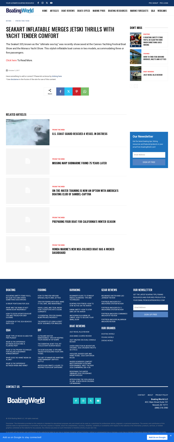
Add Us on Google (157, 437)
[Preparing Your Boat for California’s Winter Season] (27, 220)
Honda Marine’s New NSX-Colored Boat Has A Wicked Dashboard (83, 251)
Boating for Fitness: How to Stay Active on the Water (82, 305)
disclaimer (15, 79)
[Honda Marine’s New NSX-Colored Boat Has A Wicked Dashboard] (27, 249)
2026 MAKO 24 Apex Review (81, 336)
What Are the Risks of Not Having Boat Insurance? (17, 309)
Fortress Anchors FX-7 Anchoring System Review (112, 303)
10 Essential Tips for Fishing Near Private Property (50, 316)
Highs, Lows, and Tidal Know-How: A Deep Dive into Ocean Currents (50, 310)
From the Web (22, 21)
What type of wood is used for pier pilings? (19, 337)
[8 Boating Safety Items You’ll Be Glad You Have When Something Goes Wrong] (135, 39)
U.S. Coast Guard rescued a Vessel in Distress (79, 134)
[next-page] (136, 86)
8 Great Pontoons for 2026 (17, 304)
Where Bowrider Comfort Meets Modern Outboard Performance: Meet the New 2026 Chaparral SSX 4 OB (82, 364)
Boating (146, 34)
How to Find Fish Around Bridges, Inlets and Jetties (154, 58)
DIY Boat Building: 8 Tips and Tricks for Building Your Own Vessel (50, 352)
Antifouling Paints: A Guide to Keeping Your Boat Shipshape (50, 366)
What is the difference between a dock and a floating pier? (15, 344)
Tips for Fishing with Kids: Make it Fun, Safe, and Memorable (51, 303)
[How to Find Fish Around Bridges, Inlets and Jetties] (135, 56)
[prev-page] (131, 86)
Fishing (146, 53)
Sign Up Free (149, 162)
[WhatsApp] (85, 91)
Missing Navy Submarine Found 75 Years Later (79, 163)
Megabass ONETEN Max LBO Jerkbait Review (112, 297)
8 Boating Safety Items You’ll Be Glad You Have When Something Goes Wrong (153, 41)
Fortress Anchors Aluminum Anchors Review (113, 320)
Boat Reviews (148, 71)
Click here (11, 60)
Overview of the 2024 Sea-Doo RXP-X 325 (19, 322)
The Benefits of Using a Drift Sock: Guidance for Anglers (50, 322)
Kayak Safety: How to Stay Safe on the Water (81, 310)
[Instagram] (42, 3)
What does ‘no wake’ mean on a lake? (18, 359)
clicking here (57, 76)
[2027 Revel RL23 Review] (135, 73)
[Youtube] (51, 3)
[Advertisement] (150, 109)
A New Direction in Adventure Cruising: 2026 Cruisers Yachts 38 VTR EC (83, 348)
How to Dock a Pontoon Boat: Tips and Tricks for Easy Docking (19, 316)
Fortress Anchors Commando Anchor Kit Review (114, 315)
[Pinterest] (77, 91)
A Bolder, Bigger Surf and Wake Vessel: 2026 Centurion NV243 (82, 356)
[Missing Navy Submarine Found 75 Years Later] (27, 162)
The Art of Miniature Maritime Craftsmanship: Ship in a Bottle (50, 360)
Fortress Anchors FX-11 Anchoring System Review (112, 309)
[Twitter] (47, 3)
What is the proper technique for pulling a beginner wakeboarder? (19, 352)
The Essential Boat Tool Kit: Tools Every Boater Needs (50, 345)
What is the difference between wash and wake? (17, 364)
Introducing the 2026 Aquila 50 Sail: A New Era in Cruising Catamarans (82, 381)
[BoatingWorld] (20, 10)
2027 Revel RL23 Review (152, 74)
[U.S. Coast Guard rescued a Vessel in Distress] (27, 132)
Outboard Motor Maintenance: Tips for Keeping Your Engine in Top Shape (50, 338)
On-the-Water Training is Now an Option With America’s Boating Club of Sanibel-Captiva (85, 192)
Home (8, 21)
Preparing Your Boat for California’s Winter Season (83, 222)
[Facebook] (38, 3)
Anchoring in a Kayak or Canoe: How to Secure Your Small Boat (82, 318)
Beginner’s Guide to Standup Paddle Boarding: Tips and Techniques (82, 298)
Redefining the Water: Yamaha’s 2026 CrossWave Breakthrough (81, 373)
